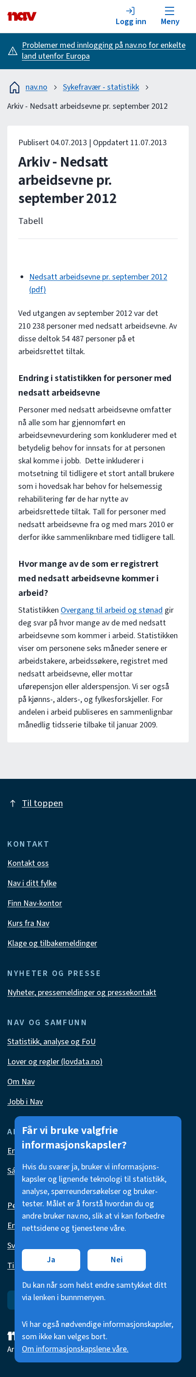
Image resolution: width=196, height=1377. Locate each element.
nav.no (36, 87)
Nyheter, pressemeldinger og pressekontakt (81, 992)
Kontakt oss (28, 863)
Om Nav (21, 1081)
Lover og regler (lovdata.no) (55, 1061)
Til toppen (42, 803)
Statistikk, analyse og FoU (51, 1041)
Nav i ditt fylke (32, 883)
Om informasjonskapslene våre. (75, 1349)
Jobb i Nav (25, 1102)
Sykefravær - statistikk (101, 87)
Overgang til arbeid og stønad (112, 610)
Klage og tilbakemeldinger (52, 943)
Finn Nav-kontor (34, 903)
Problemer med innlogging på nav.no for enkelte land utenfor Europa (104, 51)
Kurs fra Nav (28, 923)
